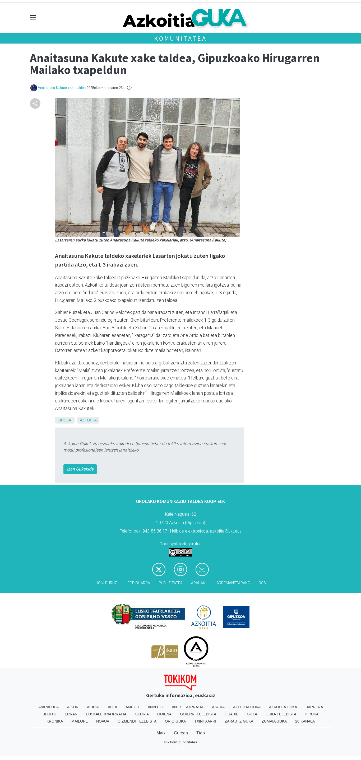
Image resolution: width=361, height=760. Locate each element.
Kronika (55, 721)
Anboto (155, 707)
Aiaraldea (48, 707)
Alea (112, 707)
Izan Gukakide (80, 469)
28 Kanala (305, 721)
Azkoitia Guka (283, 707)
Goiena (164, 714)
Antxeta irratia (187, 707)
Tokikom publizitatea (180, 742)
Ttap (200, 733)
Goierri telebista (198, 714)
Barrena (314, 707)
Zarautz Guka (239, 721)
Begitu (49, 714)
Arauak (198, 583)
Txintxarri (205, 721)
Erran (71, 714)
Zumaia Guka (274, 721)
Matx (160, 733)
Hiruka (311, 714)
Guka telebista (281, 714)
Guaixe (231, 714)
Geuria (142, 714)
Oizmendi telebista (137, 721)
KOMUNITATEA (180, 38)
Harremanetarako (232, 583)
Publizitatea (171, 583)
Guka (252, 714)
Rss (262, 583)
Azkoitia (88, 420)
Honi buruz (106, 583)
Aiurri (93, 707)
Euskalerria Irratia (106, 714)
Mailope (79, 721)
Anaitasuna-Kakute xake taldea (62, 88)
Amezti (132, 707)
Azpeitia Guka (247, 707)
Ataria (218, 707)
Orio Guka (175, 721)
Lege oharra (138, 583)
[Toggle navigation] (33, 17)
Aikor (72, 707)
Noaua (102, 721)
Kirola (64, 420)
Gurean (181, 733)
